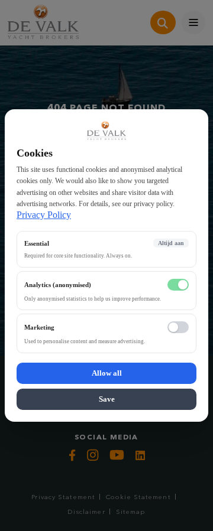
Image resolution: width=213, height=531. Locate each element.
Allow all (107, 373)
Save (107, 399)
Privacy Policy (44, 215)
